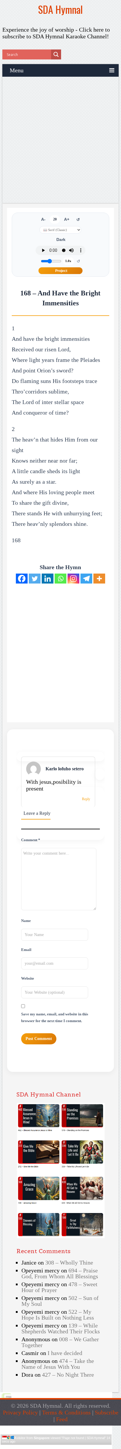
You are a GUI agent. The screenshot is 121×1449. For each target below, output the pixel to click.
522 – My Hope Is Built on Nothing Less (57, 1314)
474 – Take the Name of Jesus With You (57, 1364)
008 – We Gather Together (60, 1342)
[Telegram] (86, 579)
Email (26, 950)
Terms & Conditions (66, 1412)
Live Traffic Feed (56, 1428)
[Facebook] (22, 579)
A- (43, 219)
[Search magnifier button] (56, 54)
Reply (86, 799)
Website (27, 978)
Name (26, 921)
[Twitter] (35, 579)
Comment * (30, 840)
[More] (99, 579)
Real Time (54, 1446)
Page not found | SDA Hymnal (84, 1438)
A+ (66, 219)
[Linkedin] (47, 579)
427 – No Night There (68, 1374)
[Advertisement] (60, 140)
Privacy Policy (20, 1412)
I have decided (65, 1353)
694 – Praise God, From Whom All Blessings (59, 1273)
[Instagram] (73, 579)
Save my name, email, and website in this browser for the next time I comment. (54, 1017)
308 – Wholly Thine (69, 1262)
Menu (16, 70)
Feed (62, 1419)
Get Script (38, 1446)
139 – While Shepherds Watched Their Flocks (60, 1328)
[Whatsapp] (60, 579)
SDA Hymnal (60, 9)
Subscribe (106, 1412)
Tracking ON (72, 1446)
